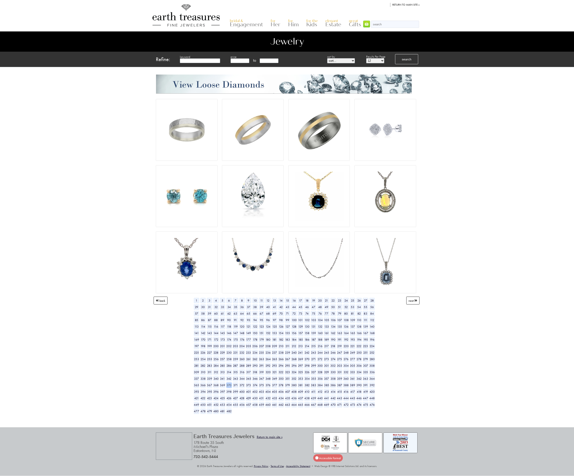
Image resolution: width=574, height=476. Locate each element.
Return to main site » (406, 5)
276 (346, 359)
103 (313, 320)
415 (339, 392)
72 (294, 313)
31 (209, 307)
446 (359, 398)
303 (339, 366)
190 (332, 339)
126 (281, 326)
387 (339, 385)
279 (365, 359)
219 (339, 346)
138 (359, 326)
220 (346, 346)
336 (372, 372)
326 (306, 372)
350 (281, 379)
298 (307, 366)
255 (209, 359)
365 (196, 385)
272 (319, 359)
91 (235, 320)
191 (339, 339)
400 (242, 392)
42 (281, 307)
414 (333, 392)
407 (287, 392)
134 (333, 326)
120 (241, 326)
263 (261, 359)
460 (268, 405)
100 (294, 320)
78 (333, 313)
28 (372, 300)
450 (203, 405)
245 (326, 352)
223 (365, 346)
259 (235, 359)
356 (320, 379)
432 (268, 398)
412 (320, 392)
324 (293, 372)
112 (372, 320)
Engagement (246, 23)
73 (300, 313)
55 (365, 307)
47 (313, 307)
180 (267, 339)
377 (274, 385)
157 (300, 333)
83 (365, 313)
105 (326, 320)
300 (320, 366)
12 (268, 300)
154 (280, 333)
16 (294, 300)
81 (352, 313)
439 (313, 398)
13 (274, 300)
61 (222, 313)
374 (255, 385)
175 (235, 339)
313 (222, 372)
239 (287, 352)
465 (300, 405)
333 (352, 372)
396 (216, 392)
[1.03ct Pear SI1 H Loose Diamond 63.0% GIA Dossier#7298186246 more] (252, 196)
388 (346, 385)
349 (274, 379)
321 (274, 372)
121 (248, 326)
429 (248, 398)
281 (196, 366)
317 (248, 372)
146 (228, 333)
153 (274, 333)
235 (261, 352)
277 (352, 359)
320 (268, 372)
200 (216, 346)
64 (242, 313)
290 (255, 366)
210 (281, 346)
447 (365, 398)
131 (313, 326)
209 (274, 346)
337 (196, 379)
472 (346, 405)
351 (287, 379)
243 (313, 352)
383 (313, 385)
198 (202, 346)
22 (333, 300)
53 (352, 307)
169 (196, 339)
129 (300, 326)
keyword (185, 56)
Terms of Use (277, 466)
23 (339, 300)
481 (222, 411)
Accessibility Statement (298, 466)
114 (203, 326)
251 (365, 352)
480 (216, 411)
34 (229, 307)
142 (203, 333)
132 (320, 326)
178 (255, 339)
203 (235, 346)
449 (196, 405)
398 (229, 392)
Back (162, 300)
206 (255, 346)
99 (287, 320)
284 (216, 366)
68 (268, 313)
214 (307, 346)
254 (203, 359)
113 (196, 326)
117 (222, 326)
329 (326, 372)
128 (294, 326)
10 (255, 300)
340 (216, 379)
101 (300, 320)
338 (203, 379)
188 (319, 339)
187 (313, 339)
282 (202, 366)
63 (235, 313)
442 (333, 398)
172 (216, 339)
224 (372, 346)
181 (274, 339)
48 (320, 307)
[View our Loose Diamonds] (284, 84)
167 (365, 333)
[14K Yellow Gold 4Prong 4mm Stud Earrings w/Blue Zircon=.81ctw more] (186, 196)
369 (222, 385)
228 (215, 352)
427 (235, 398)
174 (229, 339)
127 (287, 326)
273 (326, 359)
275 (339, 359)
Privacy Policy (261, 466)
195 (365, 339)
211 (287, 346)
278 (359, 359)
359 (339, 379)
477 (196, 411)
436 (294, 398)
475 (365, 405)
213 (300, 346)
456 (242, 405)
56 (372, 307)
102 (307, 320)
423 (209, 398)
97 (274, 320)
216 (320, 346)
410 (306, 392)
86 (203, 320)
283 (209, 366)
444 (346, 398)
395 (209, 392)
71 (287, 313)
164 (346, 333)
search (406, 59)
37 (248, 307)
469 (326, 405)
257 (222, 359)
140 (372, 326)
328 (319, 372)
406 (281, 392)
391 (365, 385)
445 (352, 398)
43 (287, 307)
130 (306, 326)
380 (294, 385)
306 (359, 366)
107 (339, 320)
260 (242, 359)
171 (209, 339)
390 (359, 385)
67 (261, 313)
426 (228, 398)
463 (287, 405)
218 (333, 346)
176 (242, 339)
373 (248, 385)
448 (372, 398)
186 (306, 339)
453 (222, 405)
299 (313, 366)
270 (306, 359)
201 (222, 346)
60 (216, 313)
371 (235, 385)
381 (300, 385)
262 (254, 359)
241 (300, 352)
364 (372, 379)
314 (229, 372)
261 (248, 359)
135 (339, 326)
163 (339, 333)
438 (307, 398)
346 (255, 379)
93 (248, 320)
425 (222, 398)
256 (216, 359)
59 (209, 313)
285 (222, 366)
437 (300, 398)
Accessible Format (329, 458)
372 (241, 385)
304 (346, 366)
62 (229, 313)
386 (333, 385)
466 (307, 405)
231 (235, 352)
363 (365, 379)
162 (332, 333)
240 (294, 352)
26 (359, 300)
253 (196, 359)
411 (313, 392)
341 (222, 379)
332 (346, 372)
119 (235, 326)
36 (242, 307)
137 (352, 326)
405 (274, 392)
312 (216, 372)
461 (274, 405)
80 (346, 313)
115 (209, 326)
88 (216, 320)
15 (287, 300)
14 (281, 300)
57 (196, 313)
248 (346, 352)
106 (333, 320)
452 (216, 405)
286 (229, 366)
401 (248, 392)
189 (326, 339)
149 (248, 333)
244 (320, 352)
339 (209, 379)
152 (268, 333)
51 (339, 307)
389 (352, 385)
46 (307, 307)
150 (254, 333)
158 (306, 333)
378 (280, 385)
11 (261, 300)
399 (235, 392)
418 (359, 392)
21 (326, 300)
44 (294, 307)
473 (352, 405)
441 (326, 398)
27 (365, 300)
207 (261, 346)
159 (313, 333)
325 (300, 372)
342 (228, 379)
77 (326, 313)
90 (229, 320)
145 (222, 333)
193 (352, 339)
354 (307, 379)
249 (352, 352)
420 (372, 392)
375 (261, 385)
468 (320, 405)
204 (242, 346)
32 (216, 307)
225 (196, 352)
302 (333, 366)
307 (365, 366)
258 (229, 359)
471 (339, 405)
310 (203, 372)
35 (235, 307)
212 (294, 346)
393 (196, 392)
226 (202, 352)
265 (274, 359)
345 (248, 379)
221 (352, 346)
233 (248, 352)
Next (411, 300)
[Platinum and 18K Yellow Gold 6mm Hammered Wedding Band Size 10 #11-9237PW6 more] (186, 129)
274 (333, 359)
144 (215, 333)
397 (222, 392)
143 (209, 333)
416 (346, 392)
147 (235, 333)
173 (222, 339)
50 (333, 307)
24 (346, 300)
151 (261, 333)
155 (287, 333)
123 (261, 326)
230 (229, 352)
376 (267, 385)
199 (209, 346)
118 (229, 326)
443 (339, 398)
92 (242, 320)
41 (274, 307)
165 (352, 333)
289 (248, 366)
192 (346, 339)
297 (300, 366)
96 (268, 320)
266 (281, 359)
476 (372, 405)
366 (203, 385)
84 (372, 313)
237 (274, 352)
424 (215, 398)
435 (287, 398)
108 (346, 320)
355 (313, 379)
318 (255, 372)
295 (287, 366)
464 (294, 405)
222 (359, 346)
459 (261, 405)
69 (274, 313)
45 (300, 307)
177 (248, 339)
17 (300, 300)
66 (255, 313)
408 (294, 392)
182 (281, 339)
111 (365, 320)
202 (229, 346)
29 (196, 307)
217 (326, 346)
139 (365, 326)
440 (320, 398)
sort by (331, 56)
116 (216, 326)
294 (280, 366)
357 (326, 379)
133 (326, 326)
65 (248, 313)
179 (261, 339)
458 (255, 405)
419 (365, 392)
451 (209, 405)
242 (306, 352)
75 (313, 313)
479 (209, 411)
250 (359, 352)
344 (242, 379)
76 (320, 313)
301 (326, 366)
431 (261, 398)
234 (254, 352)
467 (313, 405)
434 (281, 398)
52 (346, 307)
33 (222, 307)
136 (346, 326)
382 (307, 385)
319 (261, 372)
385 (326, 385)
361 (352, 379)
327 (313, 372)
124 (268, 326)
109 (352, 320)
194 (359, 339)
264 (268, 359)
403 (261, 392)
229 (222, 352)
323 (287, 372)
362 (359, 379)
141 (196, 333)
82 (359, 313)
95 (261, 320)
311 (209, 372)
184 (293, 339)
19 (313, 300)
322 (280, 372)
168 (372, 333)
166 (359, 333)
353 (300, 379)
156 (293, 333)
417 (352, 392)
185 (300, 339)
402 (255, 392)
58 (203, 313)
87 (209, 320)
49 (326, 307)
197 (196, 346)
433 (274, 398)
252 (372, 352)
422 (202, 398)
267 (287, 359)
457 (248, 405)
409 (300, 392)
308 (372, 366)
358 (333, 379)
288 (242, 366)
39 (261, 307)
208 (268, 346)
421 (196, 398)
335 (365, 372)
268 (294, 359)
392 (372, 385)
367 (209, 385)
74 (307, 313)
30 (203, 307)
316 (242, 372)
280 (372, 359)
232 (241, 352)
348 (268, 379)
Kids (312, 23)
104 (320, 320)
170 (203, 339)
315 (235, 372)
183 (287, 339)
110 (359, 320)
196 (372, 339)
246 (333, 352)
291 (261, 366)
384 (320, 385)
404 (268, 392)
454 (229, 405)
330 (333, 372)
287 (235, 366)
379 (287, 385)
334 (359, 372)
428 (241, 398)
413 (326, 392)
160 (320, 333)
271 (313, 359)
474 (359, 405)
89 (222, 320)
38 (255, 307)
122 (255, 326)
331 (339, 372)
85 (196, 320)
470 (333, 405)
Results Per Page (375, 56)
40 (268, 307)
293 (274, 366)
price (233, 56)
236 (268, 352)
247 (339, 352)
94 (255, 320)
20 (320, 300)
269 (300, 359)
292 (267, 366)
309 (196, 372)
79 (339, 313)
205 (248, 346)
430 (255, 398)
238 (281, 352)
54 (359, 307)
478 (203, 411)
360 (346, 379)
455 (235, 405)
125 (274, 326)
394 (203, 392)
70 (281, 313)
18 (307, 300)
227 (209, 352)
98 (281, 320)
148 (241, 333)
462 (281, 405)
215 (313, 346)
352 (293, 379)
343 (235, 379)
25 (352, 300)
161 (326, 333)
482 (229, 411)
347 (261, 379)
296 (294, 366)
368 (216, 385)
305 (352, 366)
